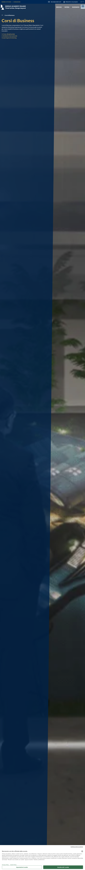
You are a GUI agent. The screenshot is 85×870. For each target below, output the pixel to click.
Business (75, 7)
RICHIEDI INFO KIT (56, 2)
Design (59, 7)
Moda (67, 7)
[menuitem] (81, 2)
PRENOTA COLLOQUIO (71, 2)
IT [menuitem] (81, 2)
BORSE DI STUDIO (6, 2)
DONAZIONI (17, 2)
